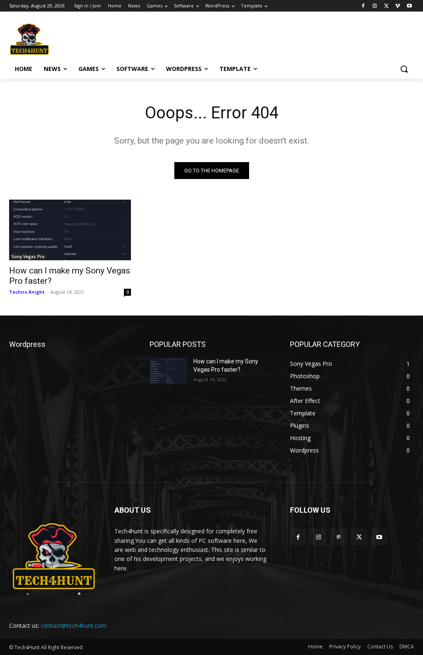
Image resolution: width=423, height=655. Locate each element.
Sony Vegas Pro (28, 256)
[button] (404, 69)
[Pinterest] (338, 537)
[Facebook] (363, 6)
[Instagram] (375, 6)
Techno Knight (27, 292)
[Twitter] (386, 6)
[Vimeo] (397, 6)
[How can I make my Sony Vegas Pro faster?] (70, 230)
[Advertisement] (202, 38)
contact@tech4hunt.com (74, 625)
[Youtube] (409, 6)
